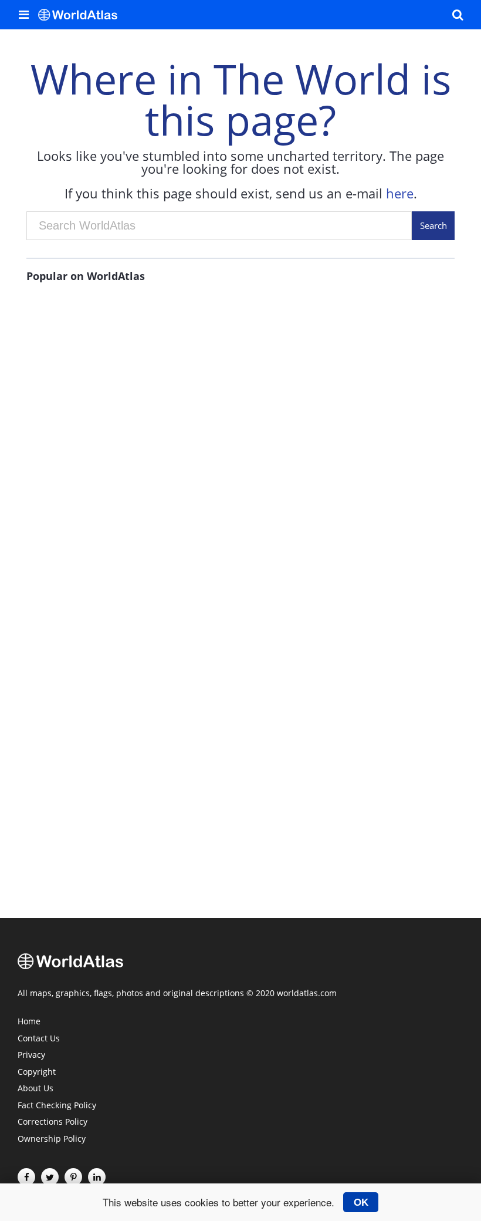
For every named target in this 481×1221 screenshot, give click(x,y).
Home (29, 1022)
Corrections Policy (52, 1122)
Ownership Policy (52, 1139)
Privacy (31, 1055)
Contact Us (39, 1039)
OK (361, 1202)
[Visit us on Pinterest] (73, 1177)
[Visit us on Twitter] (50, 1177)
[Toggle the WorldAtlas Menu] (23, 14)
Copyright (37, 1072)
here (400, 193)
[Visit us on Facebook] (26, 1177)
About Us (35, 1089)
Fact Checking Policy (57, 1106)
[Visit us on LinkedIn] (97, 1177)
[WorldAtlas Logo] (82, 15)
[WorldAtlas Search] (457, 14)
